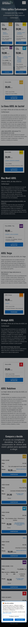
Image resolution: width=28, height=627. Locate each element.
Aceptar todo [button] (20, 619)
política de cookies (7, 613)
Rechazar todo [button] (8, 619)
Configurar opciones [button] (14, 616)
